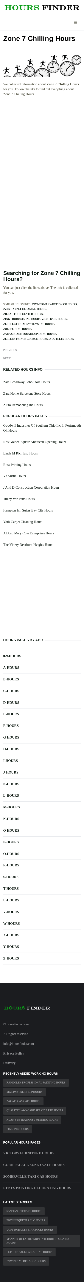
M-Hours (11, 807)
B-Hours (11, 679)
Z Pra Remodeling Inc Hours (23, 405)
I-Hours (10, 761)
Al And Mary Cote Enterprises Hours (28, 533)
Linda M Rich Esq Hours (20, 453)
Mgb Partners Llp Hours (24, 1091)
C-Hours (11, 691)
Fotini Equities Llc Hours (25, 1220)
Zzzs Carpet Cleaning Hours (24, 309)
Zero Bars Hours (54, 319)
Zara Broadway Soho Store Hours (26, 382)
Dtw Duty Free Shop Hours (26, 1261)
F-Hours (11, 726)
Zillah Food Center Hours (23, 314)
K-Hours (11, 784)
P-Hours (11, 842)
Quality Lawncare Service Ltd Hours (34, 1110)
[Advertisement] (42, 144)
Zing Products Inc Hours (21, 319)
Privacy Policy (13, 1053)
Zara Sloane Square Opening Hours (29, 333)
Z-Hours (11, 958)
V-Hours (11, 912)
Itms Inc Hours (17, 1129)
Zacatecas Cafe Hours (23, 1101)
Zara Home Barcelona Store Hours (27, 393)
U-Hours (11, 900)
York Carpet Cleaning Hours (22, 522)
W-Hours (11, 923)
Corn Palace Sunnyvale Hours (34, 1165)
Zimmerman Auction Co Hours (54, 304)
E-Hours (11, 714)
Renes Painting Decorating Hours (37, 1188)
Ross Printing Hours (17, 465)
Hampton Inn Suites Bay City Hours (28, 510)
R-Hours (11, 865)
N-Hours (11, 819)
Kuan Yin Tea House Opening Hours (32, 1119)
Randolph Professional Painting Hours (35, 1082)
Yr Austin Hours (14, 476)
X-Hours (11, 935)
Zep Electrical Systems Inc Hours (28, 324)
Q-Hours (11, 854)
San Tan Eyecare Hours (23, 1211)
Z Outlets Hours (61, 338)
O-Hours (11, 830)
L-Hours (11, 795)
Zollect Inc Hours (17, 328)
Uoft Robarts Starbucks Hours (29, 1229)
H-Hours (11, 749)
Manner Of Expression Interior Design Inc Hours (38, 1241)
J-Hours (10, 772)
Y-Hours (11, 946)
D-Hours (11, 702)
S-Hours (11, 877)
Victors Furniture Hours (28, 1153)
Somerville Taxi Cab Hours (30, 1176)
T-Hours (11, 888)
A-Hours (11, 667)
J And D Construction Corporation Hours (31, 487)
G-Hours (11, 737)
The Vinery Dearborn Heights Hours (28, 544)
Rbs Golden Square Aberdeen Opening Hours (34, 442)
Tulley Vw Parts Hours (19, 499)
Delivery (9, 1063)
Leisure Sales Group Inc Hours (29, 1251)
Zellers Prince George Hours (25, 338)
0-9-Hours (12, 656)
